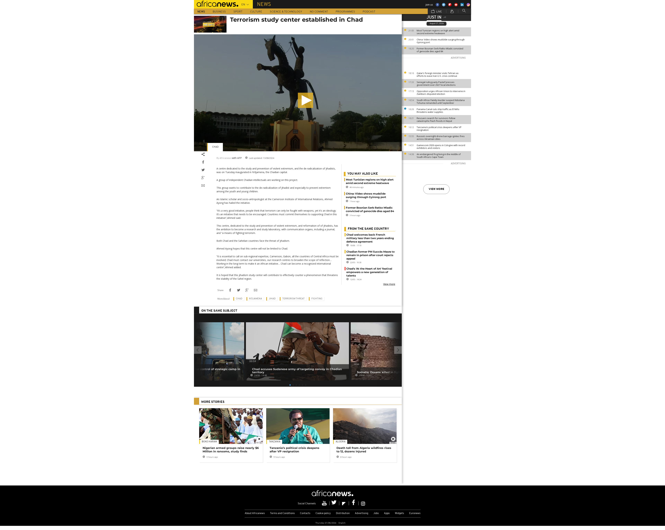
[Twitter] (334, 503)
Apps (387, 513)
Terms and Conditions (282, 513)
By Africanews (223, 158)
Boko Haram (209, 441)
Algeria (340, 441)
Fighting (316, 298)
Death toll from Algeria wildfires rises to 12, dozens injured (363, 449)
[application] (298, 92)
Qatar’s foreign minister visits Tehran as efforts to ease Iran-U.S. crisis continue (438, 74)
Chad (215, 147)
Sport (237, 11)
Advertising (361, 513)
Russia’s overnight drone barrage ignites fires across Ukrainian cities (441, 137)
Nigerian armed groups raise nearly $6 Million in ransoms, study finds (231, 449)
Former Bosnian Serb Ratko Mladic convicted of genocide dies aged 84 (440, 50)
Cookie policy (323, 513)
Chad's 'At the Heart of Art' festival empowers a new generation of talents (369, 272)
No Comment (319, 11)
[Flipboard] (344, 503)
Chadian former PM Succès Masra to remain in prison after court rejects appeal (370, 255)
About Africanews (255, 513)
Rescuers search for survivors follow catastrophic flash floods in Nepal (436, 119)
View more (436, 189)
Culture (256, 11)
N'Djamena (255, 298)
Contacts (305, 513)
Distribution (343, 513)
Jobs (376, 513)
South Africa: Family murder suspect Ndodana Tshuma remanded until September (441, 101)
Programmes (345, 11)
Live (439, 11)
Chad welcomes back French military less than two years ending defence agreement (370, 238)
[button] (305, 100)
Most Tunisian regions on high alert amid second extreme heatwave (438, 32)
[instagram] (363, 503)
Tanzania (274, 441)
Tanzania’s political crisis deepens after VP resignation (439, 128)
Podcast (369, 11)
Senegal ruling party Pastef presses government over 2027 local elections (436, 83)
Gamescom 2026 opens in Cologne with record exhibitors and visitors (441, 146)
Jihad (272, 298)
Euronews (414, 513)
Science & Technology (286, 11)
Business (219, 11)
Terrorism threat (293, 298)
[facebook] (354, 503)
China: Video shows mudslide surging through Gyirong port (441, 41)
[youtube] (325, 503)
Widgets (399, 513)
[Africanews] (216, 3)
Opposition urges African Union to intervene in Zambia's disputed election (441, 92)
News (201, 11)
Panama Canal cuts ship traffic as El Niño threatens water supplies (438, 110)
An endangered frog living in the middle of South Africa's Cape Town (439, 155)
